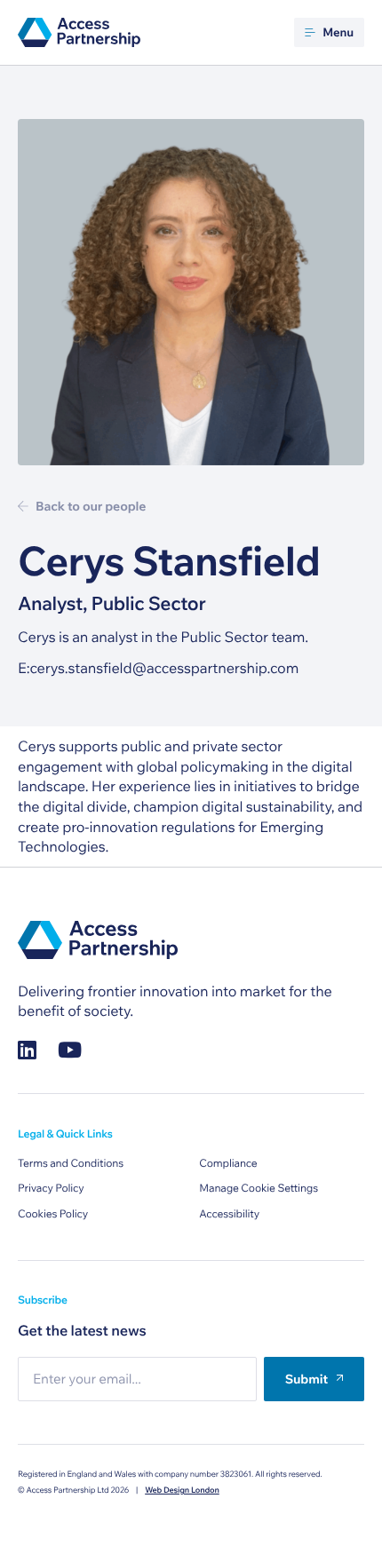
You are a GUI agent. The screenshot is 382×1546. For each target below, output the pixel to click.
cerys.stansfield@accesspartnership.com (163, 669)
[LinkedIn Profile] (27, 1050)
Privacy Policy (51, 1188)
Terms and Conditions (70, 1163)
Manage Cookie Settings (258, 1188)
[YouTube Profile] (70, 1050)
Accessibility (229, 1214)
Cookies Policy (53, 1214)
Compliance (228, 1163)
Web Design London (182, 1490)
